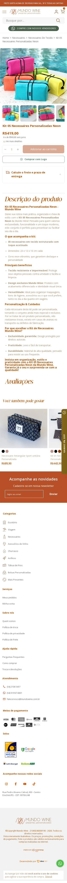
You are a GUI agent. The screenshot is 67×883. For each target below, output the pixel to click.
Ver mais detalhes (14, 141)
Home (5, 37)
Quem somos (9, 621)
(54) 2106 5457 (13, 686)
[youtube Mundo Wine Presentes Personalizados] (24, 783)
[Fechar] (64, 413)
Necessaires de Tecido (40, 37)
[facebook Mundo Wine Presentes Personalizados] (15, 783)
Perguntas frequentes (13, 657)
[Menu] (4, 12)
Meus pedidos (9, 597)
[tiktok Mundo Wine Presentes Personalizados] (34, 783)
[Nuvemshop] (33, 851)
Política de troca (10, 627)
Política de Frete (10, 639)
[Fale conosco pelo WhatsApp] (60, 863)
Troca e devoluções (12, 669)
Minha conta (8, 603)
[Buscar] (58, 20)
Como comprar (9, 663)
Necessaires (18, 37)
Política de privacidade (13, 633)
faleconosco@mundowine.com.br (23, 699)
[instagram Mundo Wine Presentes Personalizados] (6, 783)
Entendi (48, 876)
